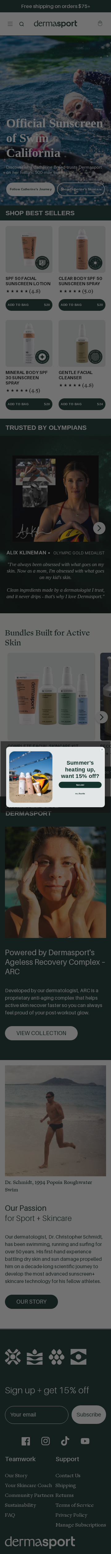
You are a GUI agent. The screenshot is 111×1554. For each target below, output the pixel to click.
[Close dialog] (102, 749)
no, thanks (80, 793)
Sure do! (80, 785)
